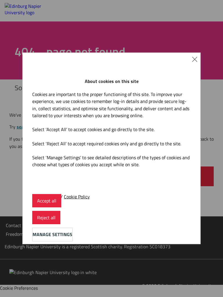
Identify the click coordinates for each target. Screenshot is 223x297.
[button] (194, 58)
